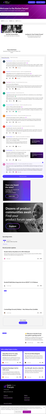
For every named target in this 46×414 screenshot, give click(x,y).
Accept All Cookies (26, 411)
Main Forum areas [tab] (14, 57)
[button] (1, 2)
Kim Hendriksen (9, 126)
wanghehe (8, 92)
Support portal (27, 397)
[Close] (44, 407)
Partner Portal (27, 399)
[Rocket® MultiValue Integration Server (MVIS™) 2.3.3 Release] (23, 275)
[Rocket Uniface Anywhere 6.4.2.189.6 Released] (23, 255)
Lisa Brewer (8, 71)
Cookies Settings (18, 411)
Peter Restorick (9, 60)
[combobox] (14, 14)
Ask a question (23, 322)
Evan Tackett (8, 82)
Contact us (6, 395)
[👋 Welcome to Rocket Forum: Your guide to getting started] (23, 338)
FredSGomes (8, 115)
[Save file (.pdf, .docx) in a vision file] (34, 372)
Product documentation (8, 397)
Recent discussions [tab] (5, 57)
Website (25, 395)
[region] (23, 409)
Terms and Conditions (8, 403)
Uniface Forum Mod (9, 163)
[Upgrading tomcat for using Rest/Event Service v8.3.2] (12, 358)
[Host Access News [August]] (34, 358)
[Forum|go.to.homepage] (7, 2)
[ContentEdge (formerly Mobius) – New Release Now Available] (23, 302)
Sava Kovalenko (9, 136)
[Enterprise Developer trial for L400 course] (12, 372)
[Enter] (1, 14)
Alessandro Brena (9, 104)
